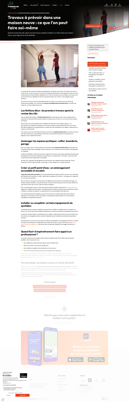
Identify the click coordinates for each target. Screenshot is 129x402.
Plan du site (61, 390)
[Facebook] (81, 388)
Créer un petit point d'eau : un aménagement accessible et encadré (96, 74)
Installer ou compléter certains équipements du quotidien (97, 80)
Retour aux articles (49, 297)
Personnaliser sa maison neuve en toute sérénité (98, 89)
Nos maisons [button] (34, 5)
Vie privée (60, 387)
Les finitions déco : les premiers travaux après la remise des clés (97, 64)
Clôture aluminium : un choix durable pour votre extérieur (48, 290)
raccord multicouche (71, 187)
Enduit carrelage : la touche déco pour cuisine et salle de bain (50, 286)
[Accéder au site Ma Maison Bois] (83, 380)
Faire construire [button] (45, 5)
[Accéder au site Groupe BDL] (104, 398)
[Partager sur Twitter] (114, 27)
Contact (67, 5)
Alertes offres (61, 379)
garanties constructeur (37, 257)
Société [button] (55, 5)
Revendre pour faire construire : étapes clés (97, 109)
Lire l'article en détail (93, 26)
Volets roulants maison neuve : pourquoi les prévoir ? (99, 116)
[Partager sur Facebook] (110, 27)
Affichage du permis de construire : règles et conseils (99, 103)
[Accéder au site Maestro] (104, 380)
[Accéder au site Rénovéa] (97, 380)
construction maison (93, 53)
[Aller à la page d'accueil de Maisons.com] (13, 5)
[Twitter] (84, 388)
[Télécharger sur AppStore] (75, 359)
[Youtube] (88, 388)
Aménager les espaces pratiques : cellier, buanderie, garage (98, 69)
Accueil (10, 13)
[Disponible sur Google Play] (96, 359)
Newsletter (61, 381)
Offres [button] (25, 5)
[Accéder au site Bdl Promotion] (90, 380)
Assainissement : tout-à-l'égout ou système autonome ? (99, 122)
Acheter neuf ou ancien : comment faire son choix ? (98, 128)
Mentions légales (62, 384)
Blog (61, 5)
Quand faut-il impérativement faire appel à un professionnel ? (97, 85)
